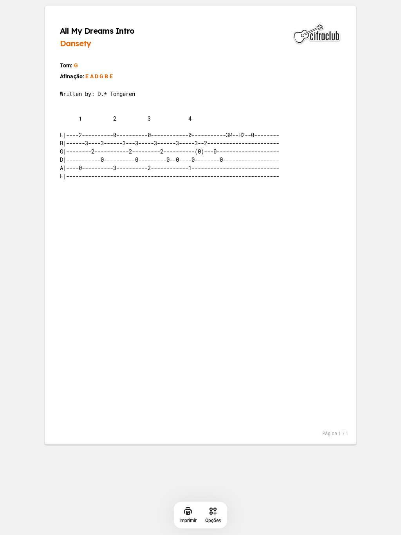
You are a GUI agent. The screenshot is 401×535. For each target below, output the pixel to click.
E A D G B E (99, 76)
